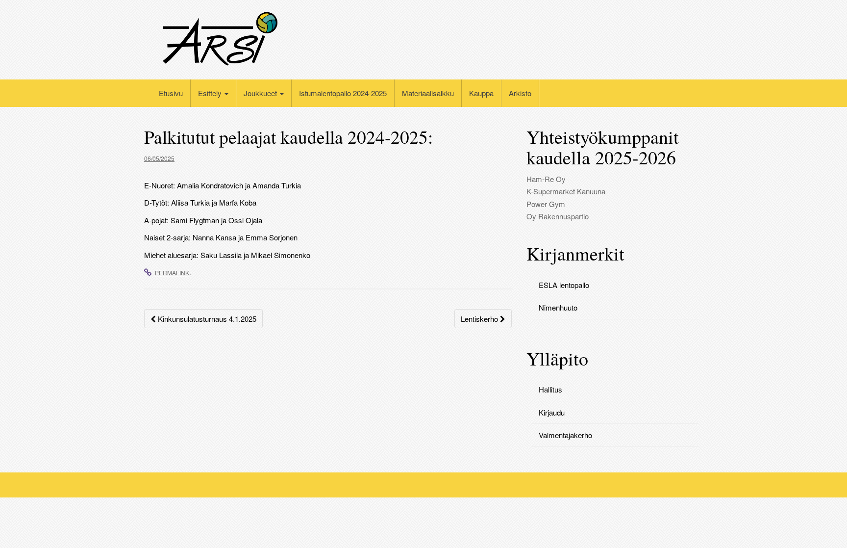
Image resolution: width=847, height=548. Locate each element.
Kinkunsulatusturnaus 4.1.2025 (206, 318)
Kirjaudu (552, 412)
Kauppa (481, 93)
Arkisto (520, 93)
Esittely (211, 93)
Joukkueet (261, 93)
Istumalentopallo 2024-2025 (343, 93)
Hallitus (550, 389)
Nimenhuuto (558, 307)
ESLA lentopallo (564, 285)
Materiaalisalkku (428, 93)
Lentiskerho (480, 318)
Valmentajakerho (565, 435)
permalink (172, 272)
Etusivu (171, 93)
